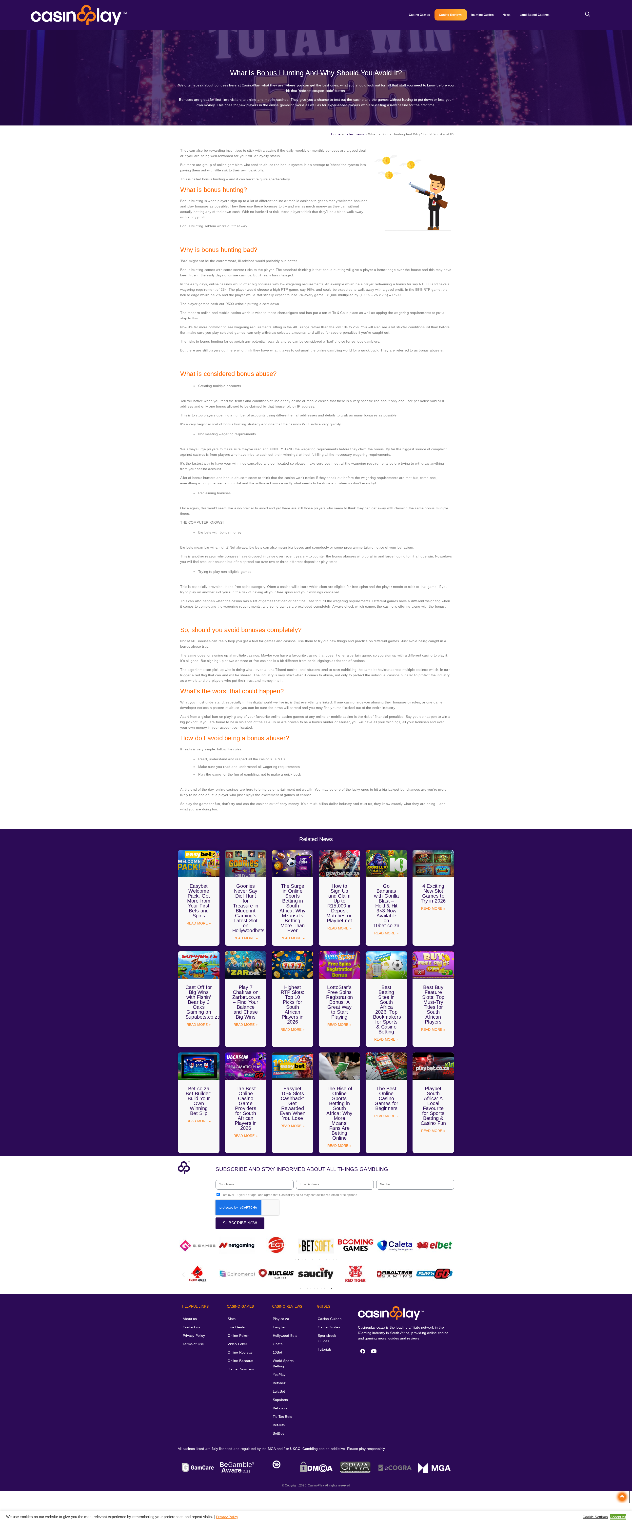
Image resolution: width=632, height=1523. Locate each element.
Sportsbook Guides (327, 1338)
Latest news (354, 134)
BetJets (279, 1425)
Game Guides (329, 1327)
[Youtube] (374, 1351)
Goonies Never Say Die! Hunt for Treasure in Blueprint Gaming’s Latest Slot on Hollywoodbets (248, 908)
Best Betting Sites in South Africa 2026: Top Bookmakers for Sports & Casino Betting (387, 1009)
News (507, 15)
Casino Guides (329, 1319)
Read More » (199, 923)
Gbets (277, 1344)
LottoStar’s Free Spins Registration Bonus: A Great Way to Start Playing (339, 1002)
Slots (232, 1319)
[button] (183, 1246)
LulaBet (279, 1391)
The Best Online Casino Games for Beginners (386, 1098)
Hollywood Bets (285, 1336)
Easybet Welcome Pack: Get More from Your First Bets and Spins (199, 900)
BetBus (278, 1433)
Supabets (280, 1400)
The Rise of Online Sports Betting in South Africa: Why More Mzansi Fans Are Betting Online (339, 1113)
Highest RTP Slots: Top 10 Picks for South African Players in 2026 (293, 1005)
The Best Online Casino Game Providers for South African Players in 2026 (246, 1108)
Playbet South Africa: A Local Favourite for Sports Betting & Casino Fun (433, 1106)
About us (190, 1319)
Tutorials (325, 1349)
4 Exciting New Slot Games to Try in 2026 (433, 893)
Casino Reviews (450, 15)
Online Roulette (240, 1352)
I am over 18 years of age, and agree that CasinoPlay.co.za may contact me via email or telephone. (289, 1195)
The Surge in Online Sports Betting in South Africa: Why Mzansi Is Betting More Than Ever (292, 908)
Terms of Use (193, 1344)
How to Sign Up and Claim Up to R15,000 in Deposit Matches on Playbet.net (339, 903)
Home (336, 134)
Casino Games (419, 15)
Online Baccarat (240, 1361)
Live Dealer (237, 1327)
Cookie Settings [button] (595, 1517)
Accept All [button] (618, 1517)
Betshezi (280, 1383)
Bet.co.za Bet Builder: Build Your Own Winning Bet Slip (199, 1101)
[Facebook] (363, 1351)
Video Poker (237, 1344)
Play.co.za (281, 1319)
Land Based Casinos (535, 15)
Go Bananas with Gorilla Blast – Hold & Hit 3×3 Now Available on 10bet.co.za (386, 905)
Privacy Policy (194, 1336)
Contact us (191, 1327)
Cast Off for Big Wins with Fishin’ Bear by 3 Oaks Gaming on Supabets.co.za (202, 1002)
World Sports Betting (283, 1363)
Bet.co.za (280, 1408)
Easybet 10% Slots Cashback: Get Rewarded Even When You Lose (293, 1103)
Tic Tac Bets (282, 1417)
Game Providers (241, 1369)
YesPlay (279, 1375)
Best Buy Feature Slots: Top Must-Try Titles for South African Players (433, 1005)
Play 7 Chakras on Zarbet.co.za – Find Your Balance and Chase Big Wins (246, 1002)
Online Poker (238, 1336)
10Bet (277, 1352)
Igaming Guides (482, 15)
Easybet (279, 1327)
